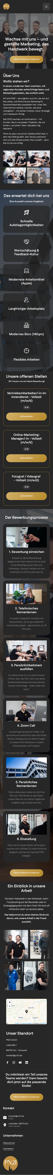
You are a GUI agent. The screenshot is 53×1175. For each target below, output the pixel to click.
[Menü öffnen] (46, 6)
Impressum (8, 1148)
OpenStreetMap (27, 1023)
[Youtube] (21, 1062)
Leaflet (17, 1023)
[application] (26, 1011)
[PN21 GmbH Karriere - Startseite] (10, 1163)
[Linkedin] (27, 1062)
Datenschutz (9, 1143)
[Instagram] (15, 1062)
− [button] (10, 1006)
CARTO (43, 1023)
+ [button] (10, 1002)
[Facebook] (8, 1062)
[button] (26, 1011)
